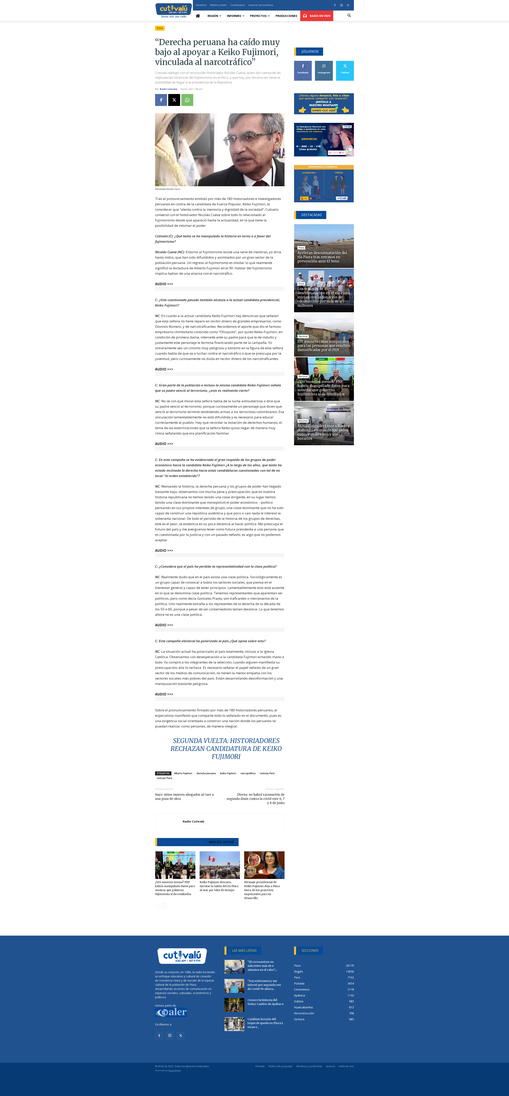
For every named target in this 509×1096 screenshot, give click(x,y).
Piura (160, 28)
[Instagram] (341, 5)
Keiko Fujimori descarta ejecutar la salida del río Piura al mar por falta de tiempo (219, 886)
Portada (260, 1066)
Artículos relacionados (183, 842)
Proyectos (258, 16)
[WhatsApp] (187, 100)
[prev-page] (157, 906)
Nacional (303, 336)
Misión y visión (218, 5)
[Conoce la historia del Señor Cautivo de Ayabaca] (234, 1005)
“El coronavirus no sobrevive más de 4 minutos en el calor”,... (262, 966)
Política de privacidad (280, 1066)
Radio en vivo (346, 1066)
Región (213, 16)
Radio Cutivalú (168, 88)
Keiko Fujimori (228, 773)
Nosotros (201, 5)
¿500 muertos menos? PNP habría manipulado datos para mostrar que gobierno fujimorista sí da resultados (323, 387)
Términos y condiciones (309, 1066)
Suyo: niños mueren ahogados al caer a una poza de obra (184, 797)
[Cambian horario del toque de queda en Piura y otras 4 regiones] (234, 1024)
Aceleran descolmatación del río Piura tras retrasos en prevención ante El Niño (322, 257)
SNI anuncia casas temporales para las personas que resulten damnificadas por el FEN (323, 345)
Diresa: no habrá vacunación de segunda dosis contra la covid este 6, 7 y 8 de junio (255, 799)
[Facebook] (335, 5)
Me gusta (303, 62)
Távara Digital (174, 1070)
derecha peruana (206, 773)
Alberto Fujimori (183, 773)
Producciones (286, 16)
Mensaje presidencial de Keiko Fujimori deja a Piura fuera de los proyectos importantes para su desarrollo (262, 890)
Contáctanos (237, 5)
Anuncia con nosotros (261, 5)
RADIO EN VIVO (319, 16)
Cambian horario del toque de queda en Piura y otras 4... (265, 1023)
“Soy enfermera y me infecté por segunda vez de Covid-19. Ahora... (264, 985)
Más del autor (221, 842)
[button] (349, 16)
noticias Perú (267, 773)
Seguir (324, 62)
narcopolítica (248, 773)
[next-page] (163, 906)
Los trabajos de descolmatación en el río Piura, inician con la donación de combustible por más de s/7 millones (324, 297)
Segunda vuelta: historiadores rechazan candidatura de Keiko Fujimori (226, 749)
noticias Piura (164, 778)
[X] (348, 5)
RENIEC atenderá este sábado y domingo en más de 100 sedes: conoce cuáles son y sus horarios (323, 432)
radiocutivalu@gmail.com (188, 1024)
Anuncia (330, 1066)
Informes (234, 16)
